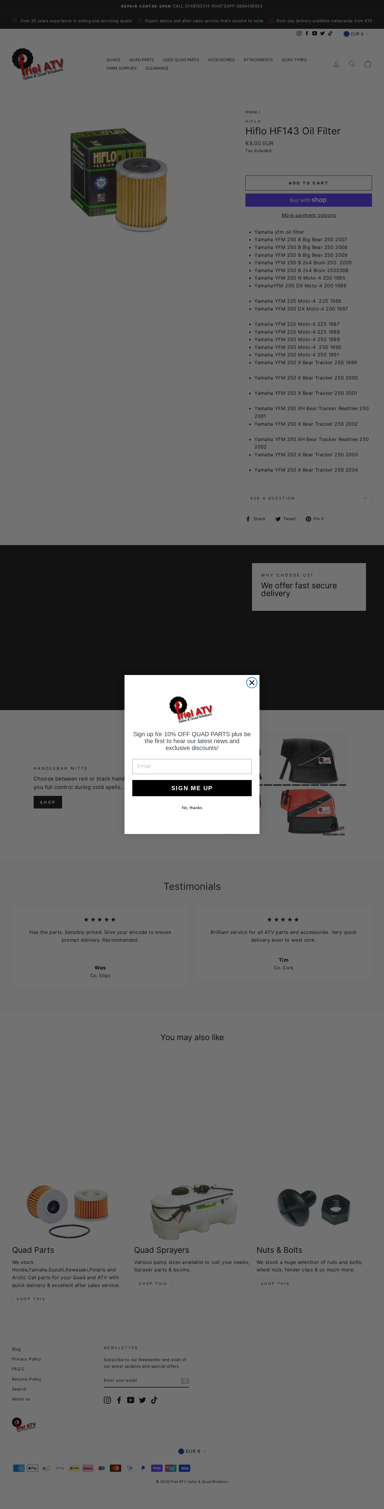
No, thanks (192, 807)
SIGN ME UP (192, 788)
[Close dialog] (252, 682)
